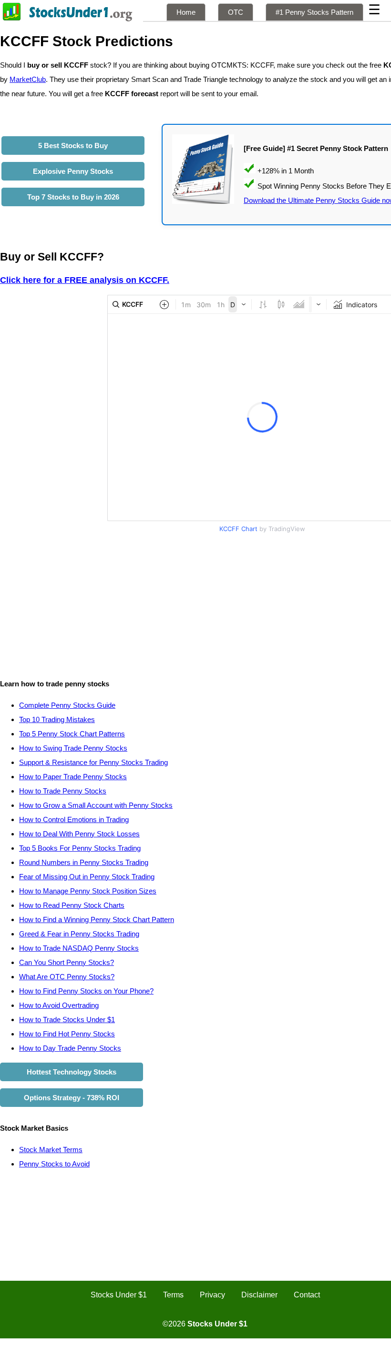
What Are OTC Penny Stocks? (66, 977)
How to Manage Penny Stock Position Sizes (87, 891)
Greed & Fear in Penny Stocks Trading (79, 934)
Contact (307, 1295)
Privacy (212, 1295)
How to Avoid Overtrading (59, 1005)
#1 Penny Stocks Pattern (314, 12)
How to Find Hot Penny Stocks (67, 1034)
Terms (173, 1295)
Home (186, 12)
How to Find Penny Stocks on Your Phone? (86, 991)
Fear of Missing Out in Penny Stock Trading (86, 877)
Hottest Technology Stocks (71, 1072)
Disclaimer (259, 1295)
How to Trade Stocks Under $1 (67, 1019)
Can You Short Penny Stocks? (66, 962)
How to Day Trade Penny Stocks (70, 1048)
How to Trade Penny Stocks (62, 791)
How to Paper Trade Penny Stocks (73, 777)
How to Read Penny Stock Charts (71, 905)
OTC (235, 12)
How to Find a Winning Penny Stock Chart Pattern (96, 919)
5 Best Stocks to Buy (73, 145)
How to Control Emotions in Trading (74, 819)
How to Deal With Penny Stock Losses (79, 834)
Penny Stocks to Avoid (54, 1164)
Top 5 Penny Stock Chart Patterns (72, 734)
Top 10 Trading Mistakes (57, 719)
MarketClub (28, 79)
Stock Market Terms (50, 1149)
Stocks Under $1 (119, 1295)
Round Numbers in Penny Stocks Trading (83, 862)
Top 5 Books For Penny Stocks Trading (80, 848)
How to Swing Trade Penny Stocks (73, 748)
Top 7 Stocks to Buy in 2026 (73, 197)
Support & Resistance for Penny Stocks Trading (93, 762)
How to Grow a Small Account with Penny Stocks (96, 805)
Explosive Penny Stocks (73, 171)
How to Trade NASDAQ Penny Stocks (79, 948)
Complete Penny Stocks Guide (67, 705)
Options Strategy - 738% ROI (71, 1098)
